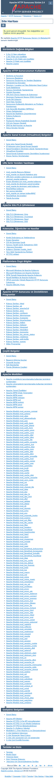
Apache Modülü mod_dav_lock (19, 496)
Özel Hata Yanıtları (14, 102)
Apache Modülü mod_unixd (17, 688)
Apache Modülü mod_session (18, 641)
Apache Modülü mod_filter (17, 525)
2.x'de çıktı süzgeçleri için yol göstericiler (23, 738)
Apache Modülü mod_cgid (17, 485)
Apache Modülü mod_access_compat (21, 411)
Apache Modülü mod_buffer (17, 470)
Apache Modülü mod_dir (16, 506)
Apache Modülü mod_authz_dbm (20, 454)
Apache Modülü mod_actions (18, 414)
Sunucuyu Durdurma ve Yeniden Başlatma (23, 80)
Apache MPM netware (15, 398)
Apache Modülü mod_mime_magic (20, 579)
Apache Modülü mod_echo (17, 511)
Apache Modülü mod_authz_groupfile (21, 456)
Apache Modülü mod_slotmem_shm (21, 655)
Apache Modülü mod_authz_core (20, 449)
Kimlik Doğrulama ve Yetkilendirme (20, 238)
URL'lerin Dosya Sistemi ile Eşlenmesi (21, 95)
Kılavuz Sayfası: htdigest (16, 325)
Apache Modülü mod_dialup (17, 504)
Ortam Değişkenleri (14, 111)
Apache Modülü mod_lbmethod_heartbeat (23, 556)
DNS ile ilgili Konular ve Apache (19, 125)
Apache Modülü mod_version (18, 695)
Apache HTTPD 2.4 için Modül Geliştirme (23, 723)
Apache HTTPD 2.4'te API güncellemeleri (23, 721)
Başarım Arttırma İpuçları (16, 360)
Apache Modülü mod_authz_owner (20, 461)
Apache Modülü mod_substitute (19, 679)
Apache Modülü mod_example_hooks (21, 515)
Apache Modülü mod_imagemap (19, 539)
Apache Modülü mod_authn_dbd (19, 435)
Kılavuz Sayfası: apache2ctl (17, 308)
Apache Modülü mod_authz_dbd (19, 451)
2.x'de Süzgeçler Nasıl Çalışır (18, 735)
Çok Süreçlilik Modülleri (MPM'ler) (20, 109)
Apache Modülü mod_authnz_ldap (20, 447)
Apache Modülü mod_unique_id (19, 686)
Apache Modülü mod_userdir (18, 691)
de (19, 766)
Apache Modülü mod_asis (17, 421)
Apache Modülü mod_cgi (16, 482)
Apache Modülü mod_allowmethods (21, 418)
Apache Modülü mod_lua (16, 570)
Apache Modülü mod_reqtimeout (19, 631)
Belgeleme (27, 16)
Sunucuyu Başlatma (14, 78)
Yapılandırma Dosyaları (16, 83)
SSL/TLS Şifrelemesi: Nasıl (17, 219)
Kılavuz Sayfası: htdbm (15, 322)
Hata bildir (49, 776)
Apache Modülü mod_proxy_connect (21, 596)
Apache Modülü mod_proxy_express (21, 598)
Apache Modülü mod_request (18, 634)
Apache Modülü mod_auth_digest (20, 425)
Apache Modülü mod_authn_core (20, 433)
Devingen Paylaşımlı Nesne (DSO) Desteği (24, 97)
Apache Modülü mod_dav (16, 492)
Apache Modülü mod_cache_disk (20, 475)
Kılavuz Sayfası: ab (14, 306)
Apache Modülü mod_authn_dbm (20, 437)
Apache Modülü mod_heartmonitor (20, 532)
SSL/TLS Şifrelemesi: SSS (17, 221)
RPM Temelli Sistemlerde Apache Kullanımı (24, 275)
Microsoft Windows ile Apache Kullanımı (22, 270)
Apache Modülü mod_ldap (17, 558)
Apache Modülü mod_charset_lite (20, 487)
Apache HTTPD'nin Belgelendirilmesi (21, 726)
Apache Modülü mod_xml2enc (18, 703)
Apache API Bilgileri (14, 719)
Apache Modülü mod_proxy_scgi (19, 617)
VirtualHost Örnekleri (14, 151)
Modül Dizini (11, 754)
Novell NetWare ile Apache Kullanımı (21, 277)
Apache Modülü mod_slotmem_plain (21, 653)
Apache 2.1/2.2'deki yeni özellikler (20, 59)
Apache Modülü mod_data (17, 489)
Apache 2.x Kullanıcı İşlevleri (18, 728)
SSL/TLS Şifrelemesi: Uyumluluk (19, 217)
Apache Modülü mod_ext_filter (18, 520)
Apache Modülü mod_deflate (18, 501)
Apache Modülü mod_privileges (19, 586)
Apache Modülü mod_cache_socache (21, 477)
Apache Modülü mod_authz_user (20, 463)
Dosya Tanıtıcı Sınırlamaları (17, 156)
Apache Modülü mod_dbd (17, 499)
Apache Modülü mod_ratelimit (18, 624)
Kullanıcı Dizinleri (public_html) (19, 249)
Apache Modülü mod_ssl (16, 674)
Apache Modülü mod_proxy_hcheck (21, 608)
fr (32, 766)
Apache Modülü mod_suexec (18, 681)
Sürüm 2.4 (37, 16)
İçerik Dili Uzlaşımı (13, 99)
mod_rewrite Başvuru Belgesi (18, 172)
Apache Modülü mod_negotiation (20, 582)
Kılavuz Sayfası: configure (17, 313)
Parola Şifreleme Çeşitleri (16, 367)
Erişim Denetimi (12, 240)
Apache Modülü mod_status (17, 676)
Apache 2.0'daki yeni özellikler (18, 61)
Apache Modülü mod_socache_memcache (24, 665)
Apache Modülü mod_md (16, 575)
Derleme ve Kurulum (14, 76)
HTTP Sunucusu (15, 16)
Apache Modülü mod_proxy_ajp (19, 591)
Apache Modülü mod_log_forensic (20, 565)
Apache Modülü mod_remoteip (19, 629)
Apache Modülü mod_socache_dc (20, 662)
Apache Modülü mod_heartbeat (19, 530)
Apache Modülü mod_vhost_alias (20, 698)
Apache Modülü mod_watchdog (19, 700)
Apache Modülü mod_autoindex (19, 466)
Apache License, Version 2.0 (12, 771)
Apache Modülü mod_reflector (18, 627)
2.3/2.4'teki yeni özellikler (16, 57)
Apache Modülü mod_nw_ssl (18, 584)
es (28, 766)
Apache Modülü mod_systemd (18, 684)
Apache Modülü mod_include (18, 541)
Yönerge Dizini (12, 757)
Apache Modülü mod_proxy (17, 589)
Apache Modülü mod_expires (18, 518)
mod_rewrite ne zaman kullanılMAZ (21, 193)
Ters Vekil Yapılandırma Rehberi (19, 252)
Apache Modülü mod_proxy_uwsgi (20, 620)
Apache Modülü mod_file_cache (19, 522)
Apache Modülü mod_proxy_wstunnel (21, 622)
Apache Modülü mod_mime (17, 577)
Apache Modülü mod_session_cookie (21, 643)
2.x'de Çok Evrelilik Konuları (17, 740)
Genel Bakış (11, 140)
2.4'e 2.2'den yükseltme (16, 54)
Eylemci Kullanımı (13, 116)
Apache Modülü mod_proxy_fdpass (21, 603)
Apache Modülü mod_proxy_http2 (20, 615)
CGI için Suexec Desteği (16, 123)
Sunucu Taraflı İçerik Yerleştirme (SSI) (22, 245)
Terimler (9, 752)
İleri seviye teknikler (14, 191)
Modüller (8, 776)
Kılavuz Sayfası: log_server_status (20, 334)
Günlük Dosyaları (13, 92)
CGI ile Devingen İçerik (15, 242)
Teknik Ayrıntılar (12, 198)
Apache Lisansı (12, 64)
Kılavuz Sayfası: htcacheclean (18, 320)
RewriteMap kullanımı (15, 189)
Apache (4, 16)
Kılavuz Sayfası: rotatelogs (17, 337)
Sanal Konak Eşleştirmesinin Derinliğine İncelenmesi (27, 153)
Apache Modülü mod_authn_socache (21, 442)
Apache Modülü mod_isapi (17, 546)
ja (36, 766)
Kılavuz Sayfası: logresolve (17, 332)
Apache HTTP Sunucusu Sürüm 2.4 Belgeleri (29, 38)
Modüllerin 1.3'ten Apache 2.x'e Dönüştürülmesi (26, 730)
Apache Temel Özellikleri (16, 390)
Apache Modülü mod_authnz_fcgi (20, 444)
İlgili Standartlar (12, 365)
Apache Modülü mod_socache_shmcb (22, 669)
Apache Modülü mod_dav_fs (18, 494)
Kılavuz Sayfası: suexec (16, 341)
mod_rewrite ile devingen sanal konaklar (23, 184)
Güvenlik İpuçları (13, 362)
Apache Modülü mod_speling (18, 672)
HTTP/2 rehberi (12, 254)
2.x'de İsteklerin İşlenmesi (17, 733)
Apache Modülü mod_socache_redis (21, 667)
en (24, 766)
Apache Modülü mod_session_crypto (21, 646)
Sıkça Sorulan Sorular (15, 128)
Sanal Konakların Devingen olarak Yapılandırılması (27, 149)
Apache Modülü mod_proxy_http (19, 612)
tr (45, 766)
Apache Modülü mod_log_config (19, 560)
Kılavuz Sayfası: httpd (15, 303)
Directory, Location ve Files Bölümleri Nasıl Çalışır (26, 85)
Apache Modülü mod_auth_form (19, 428)
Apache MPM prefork (15, 402)
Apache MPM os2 (13, 400)
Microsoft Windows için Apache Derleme (22, 273)
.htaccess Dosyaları (14, 247)
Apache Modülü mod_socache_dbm (21, 660)
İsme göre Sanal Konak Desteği (19, 144)
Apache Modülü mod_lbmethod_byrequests (24, 551)
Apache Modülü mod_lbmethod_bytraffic (23, 553)
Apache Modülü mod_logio (17, 567)
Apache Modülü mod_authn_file (19, 440)
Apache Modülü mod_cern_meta (19, 480)
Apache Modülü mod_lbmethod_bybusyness (24, 549)
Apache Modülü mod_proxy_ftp (19, 605)
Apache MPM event (14, 395)
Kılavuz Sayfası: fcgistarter (17, 318)
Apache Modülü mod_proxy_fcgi (19, 601)
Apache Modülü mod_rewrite (18, 636)
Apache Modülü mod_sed (16, 638)
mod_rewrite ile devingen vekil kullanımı (22, 186)
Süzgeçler (10, 118)
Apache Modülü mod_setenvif (18, 650)
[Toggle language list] (3, 25)
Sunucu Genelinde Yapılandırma (19, 90)
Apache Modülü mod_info (16, 544)
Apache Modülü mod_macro (18, 572)
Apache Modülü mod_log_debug (19, 563)
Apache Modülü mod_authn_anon (20, 430)
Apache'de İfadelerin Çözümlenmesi (21, 114)
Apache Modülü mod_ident (17, 537)
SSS (24, 776)
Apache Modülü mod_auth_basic (19, 423)
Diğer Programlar (13, 344)
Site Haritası (39, 776)
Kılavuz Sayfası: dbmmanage (18, 315)
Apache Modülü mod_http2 (17, 534)
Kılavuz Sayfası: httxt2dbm (17, 330)
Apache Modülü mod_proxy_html (20, 610)
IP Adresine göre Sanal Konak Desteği (22, 146)
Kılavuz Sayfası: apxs (15, 311)
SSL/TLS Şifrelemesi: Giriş (17, 214)
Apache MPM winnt (14, 405)
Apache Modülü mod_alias (17, 416)
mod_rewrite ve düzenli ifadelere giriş (21, 174)
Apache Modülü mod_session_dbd (20, 648)
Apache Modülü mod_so (16, 657)
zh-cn (50, 766)
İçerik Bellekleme (13, 88)
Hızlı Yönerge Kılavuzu (15, 759)
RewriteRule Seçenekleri (16, 196)
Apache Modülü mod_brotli (17, 468)
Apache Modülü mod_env (16, 513)
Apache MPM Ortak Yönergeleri (19, 393)
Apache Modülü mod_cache (17, 473)
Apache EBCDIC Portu (15, 285)
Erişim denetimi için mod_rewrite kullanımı (23, 181)
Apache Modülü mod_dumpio (18, 508)
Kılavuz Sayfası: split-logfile (17, 339)
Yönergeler (17, 776)
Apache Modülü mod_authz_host (20, 459)
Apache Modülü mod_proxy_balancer (21, 593)
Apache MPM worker (14, 407)
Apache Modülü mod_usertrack (19, 693)
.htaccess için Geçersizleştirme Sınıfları (22, 761)
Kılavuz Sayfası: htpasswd (17, 327)
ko (40, 766)
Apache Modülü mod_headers (18, 527)
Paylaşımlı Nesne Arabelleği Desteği (21, 121)
